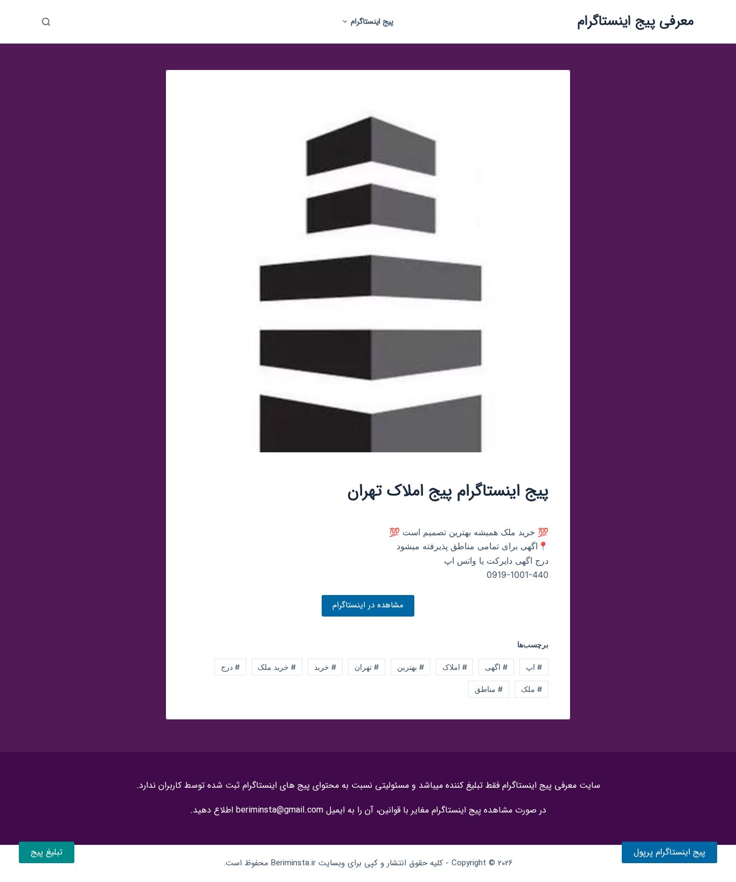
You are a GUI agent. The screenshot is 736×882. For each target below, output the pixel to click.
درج (230, 666)
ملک (531, 689)
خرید (325, 666)
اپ (534, 666)
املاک (454, 666)
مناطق (489, 689)
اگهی (496, 666)
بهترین (410, 666)
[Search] (46, 22)
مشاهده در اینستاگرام (368, 605)
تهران (367, 666)
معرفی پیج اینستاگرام (636, 21)
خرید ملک (277, 666)
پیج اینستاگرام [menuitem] (372, 21)
